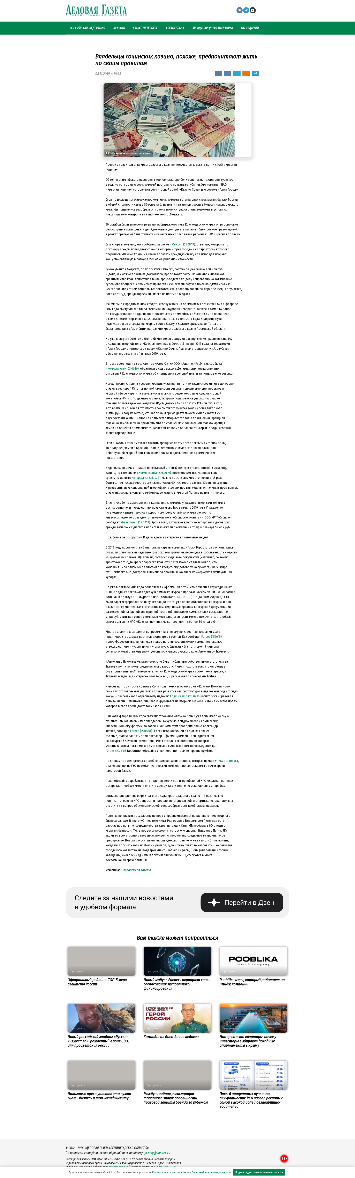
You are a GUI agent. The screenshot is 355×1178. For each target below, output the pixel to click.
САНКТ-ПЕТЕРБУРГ (145, 28)
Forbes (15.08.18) (141, 731)
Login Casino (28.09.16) (185, 696)
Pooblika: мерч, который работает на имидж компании (252, 981)
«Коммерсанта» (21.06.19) (154, 473)
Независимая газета (136, 870)
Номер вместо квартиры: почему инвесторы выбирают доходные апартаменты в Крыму (248, 1041)
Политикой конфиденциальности (211, 1172)
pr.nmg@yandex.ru (157, 1153)
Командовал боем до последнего (171, 1036)
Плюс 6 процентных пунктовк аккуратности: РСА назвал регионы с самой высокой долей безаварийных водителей (251, 1100)
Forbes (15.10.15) (211, 637)
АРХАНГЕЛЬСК (175, 28)
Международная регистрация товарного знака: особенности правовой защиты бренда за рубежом (176, 1098)
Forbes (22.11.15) (116, 751)
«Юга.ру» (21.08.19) (182, 244)
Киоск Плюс (228, 761)
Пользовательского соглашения (170, 1172)
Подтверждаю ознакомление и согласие (259, 1172)
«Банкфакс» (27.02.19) (135, 522)
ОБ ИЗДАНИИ (250, 28)
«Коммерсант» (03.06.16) (122, 368)
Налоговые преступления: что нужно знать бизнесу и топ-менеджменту (99, 1095)
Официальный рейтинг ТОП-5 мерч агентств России (97, 981)
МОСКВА (119, 28)
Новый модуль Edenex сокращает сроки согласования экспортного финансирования (177, 984)
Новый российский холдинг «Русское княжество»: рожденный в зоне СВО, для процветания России (98, 1041)
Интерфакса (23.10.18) (145, 478)
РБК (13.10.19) (184, 597)
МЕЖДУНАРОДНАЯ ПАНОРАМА (212, 28)
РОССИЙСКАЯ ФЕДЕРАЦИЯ (87, 28)
